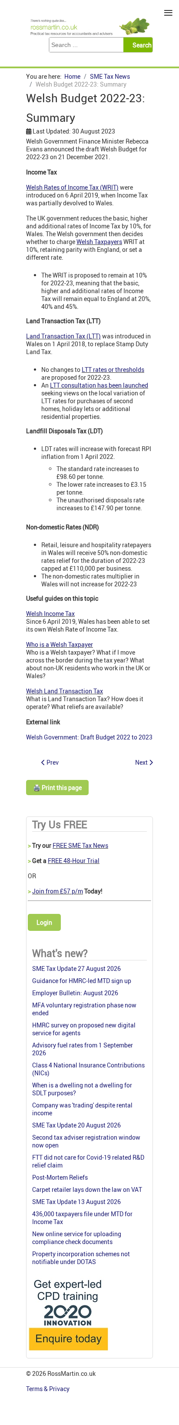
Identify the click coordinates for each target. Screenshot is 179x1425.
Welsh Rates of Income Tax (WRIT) (72, 187)
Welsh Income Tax (50, 613)
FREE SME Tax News (80, 845)
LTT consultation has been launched (99, 385)
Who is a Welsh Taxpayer (59, 644)
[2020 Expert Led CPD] (68, 1352)
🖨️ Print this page (57, 787)
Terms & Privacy (48, 1389)
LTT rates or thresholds (113, 369)
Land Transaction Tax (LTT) (63, 336)
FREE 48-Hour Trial (73, 860)
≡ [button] (168, 13)
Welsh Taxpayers (99, 242)
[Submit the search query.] (140, 44)
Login (44, 922)
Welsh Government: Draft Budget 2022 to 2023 (89, 737)
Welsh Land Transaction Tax (64, 691)
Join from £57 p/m (57, 891)
